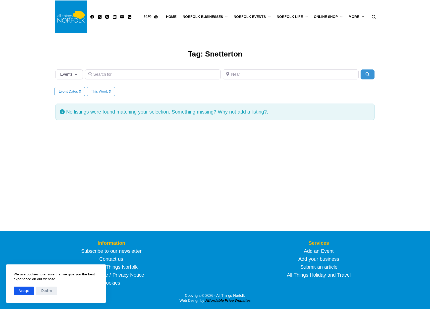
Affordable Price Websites (228, 300)
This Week (100, 91)
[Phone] (129, 17)
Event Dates (69, 91)
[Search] (374, 17)
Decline (46, 291)
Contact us (111, 259)
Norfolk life (290, 17)
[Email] (122, 17)
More (354, 17)
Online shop (326, 17)
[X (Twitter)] (100, 17)
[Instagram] (107, 17)
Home (171, 17)
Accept (24, 291)
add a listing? (252, 112)
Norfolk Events (250, 17)
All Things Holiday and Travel (319, 275)
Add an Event (319, 251)
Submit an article (318, 267)
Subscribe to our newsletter (111, 251)
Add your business (318, 259)
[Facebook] (92, 17)
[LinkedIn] (114, 17)
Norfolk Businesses (203, 17)
